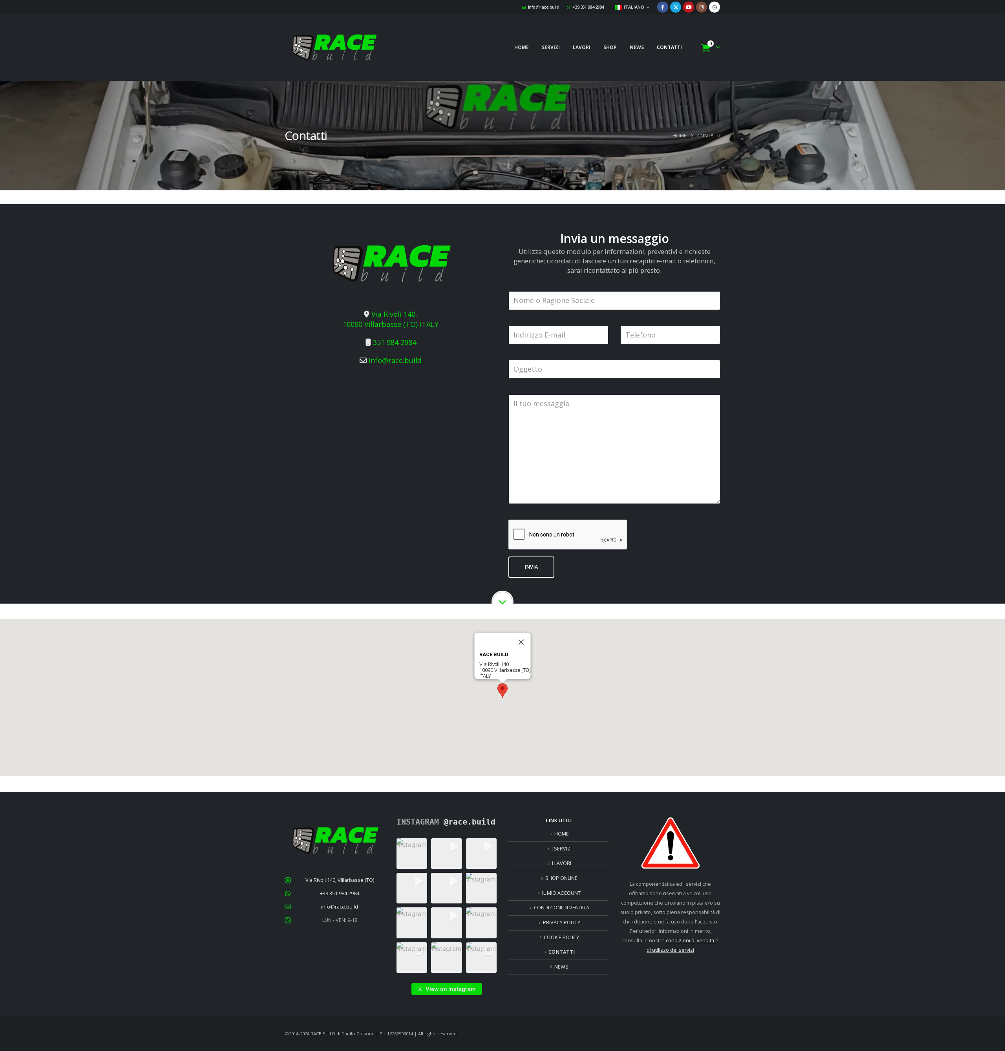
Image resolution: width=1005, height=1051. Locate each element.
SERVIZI (551, 47)
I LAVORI (561, 863)
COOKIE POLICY (561, 937)
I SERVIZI (562, 848)
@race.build (469, 822)
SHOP (610, 47)
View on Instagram (451, 988)
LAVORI (581, 47)
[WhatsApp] (714, 7)
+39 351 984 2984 (588, 7)
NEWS (637, 47)
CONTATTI (669, 47)
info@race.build (543, 7)
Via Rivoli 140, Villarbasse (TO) (339, 880)
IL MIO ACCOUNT (561, 893)
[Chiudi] (521, 642)
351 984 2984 (394, 342)
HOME (521, 47)
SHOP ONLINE (561, 878)
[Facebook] (662, 7)
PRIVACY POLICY (561, 922)
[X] (675, 7)
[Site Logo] (334, 47)
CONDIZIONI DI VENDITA (561, 907)
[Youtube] (688, 7)
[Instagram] (701, 7)
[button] (502, 690)
